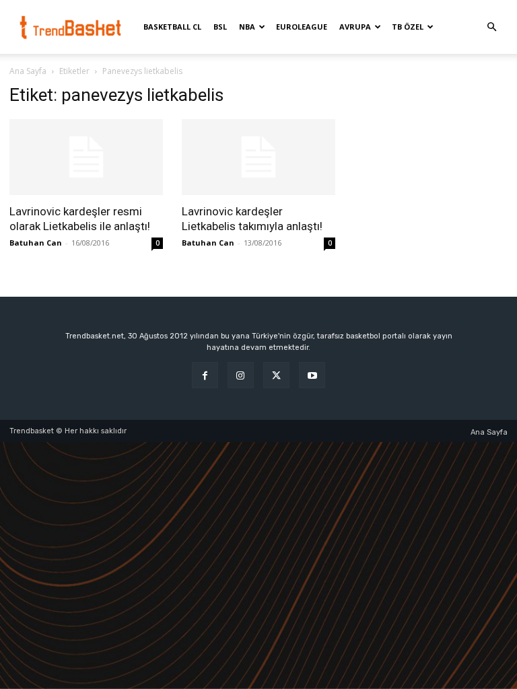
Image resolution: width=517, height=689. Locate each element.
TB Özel (407, 27)
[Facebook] (205, 375)
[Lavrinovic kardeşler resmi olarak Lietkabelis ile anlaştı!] (86, 157)
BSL (220, 27)
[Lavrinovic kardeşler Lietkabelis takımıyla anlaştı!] (258, 157)
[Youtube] (312, 375)
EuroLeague (301, 27)
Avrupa (355, 27)
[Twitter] (276, 375)
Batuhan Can (35, 243)
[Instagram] (241, 375)
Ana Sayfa (27, 71)
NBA (247, 27)
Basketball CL (172, 27)
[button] (491, 27)
